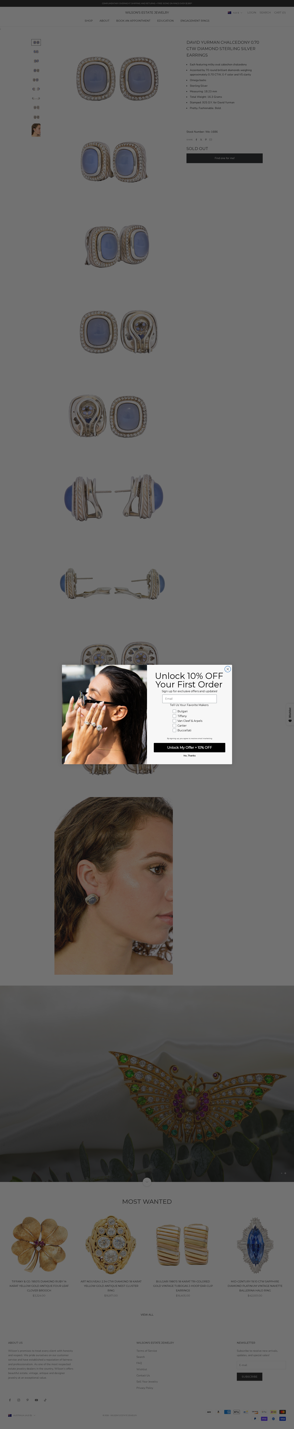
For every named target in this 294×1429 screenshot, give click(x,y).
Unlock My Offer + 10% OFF (189, 747)
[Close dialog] (228, 669)
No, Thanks (189, 755)
